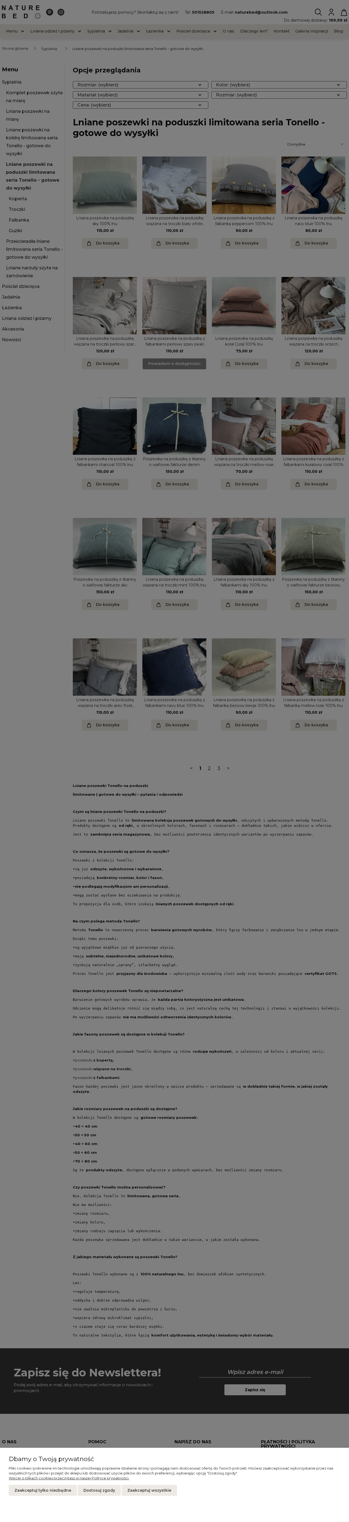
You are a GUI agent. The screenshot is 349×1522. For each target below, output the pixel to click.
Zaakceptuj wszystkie (149, 1490)
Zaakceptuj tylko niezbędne (42, 1490)
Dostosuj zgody (99, 1490)
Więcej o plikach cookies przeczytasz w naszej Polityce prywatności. (69, 1478)
